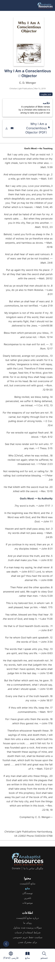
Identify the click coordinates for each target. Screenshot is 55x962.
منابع (27, 888)
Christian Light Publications (21, 88)
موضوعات (27, 902)
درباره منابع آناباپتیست (27, 917)
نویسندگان (27, 893)
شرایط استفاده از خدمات (27, 932)
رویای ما (27, 922)
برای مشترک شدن (27, 942)
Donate (16, 868)
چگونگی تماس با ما (33, 868)
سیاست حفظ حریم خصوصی (27, 937)
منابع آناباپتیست (27, 883)
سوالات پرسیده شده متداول (27, 927)
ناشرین (27, 897)
